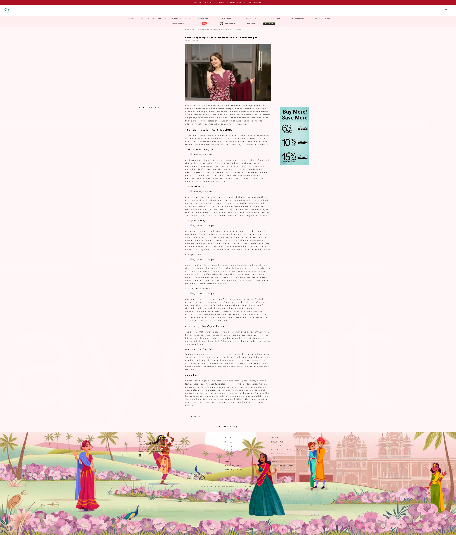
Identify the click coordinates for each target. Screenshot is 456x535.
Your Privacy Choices (233, 466)
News (193, 29)
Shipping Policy (278, 442)
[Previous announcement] (140, 2)
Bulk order (229, 450)
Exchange (228, 446)
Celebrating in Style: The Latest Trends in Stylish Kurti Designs (220, 29)
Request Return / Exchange (283, 466)
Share (197, 416)
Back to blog (229, 426)
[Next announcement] (316, 2)
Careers (227, 458)
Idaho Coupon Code (233, 470)
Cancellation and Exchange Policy (286, 450)
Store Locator (277, 462)
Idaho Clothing (214, 486)
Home (187, 29)
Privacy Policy (277, 446)
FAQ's (273, 458)
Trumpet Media (248, 486)
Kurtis (215, 160)
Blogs (226, 462)
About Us (228, 442)
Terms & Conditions (279, 454)
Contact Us (229, 454)
